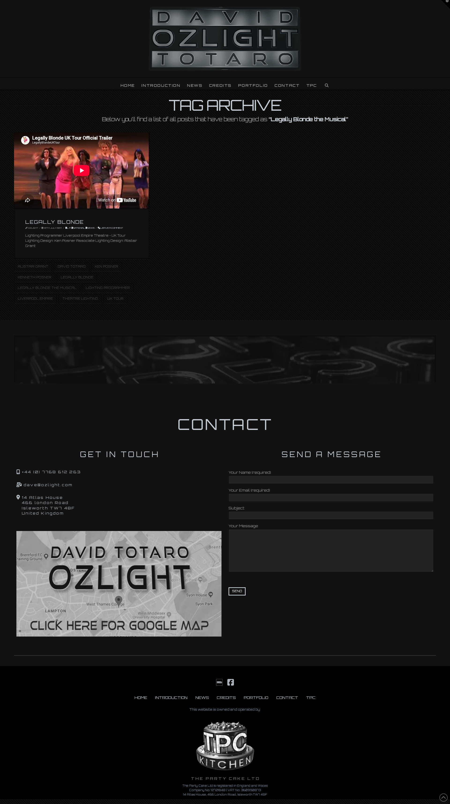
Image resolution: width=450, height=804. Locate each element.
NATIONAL (79, 228)
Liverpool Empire (35, 298)
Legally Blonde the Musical (47, 288)
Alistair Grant (33, 266)
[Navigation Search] (326, 84)
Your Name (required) (250, 472)
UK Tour (115, 298)
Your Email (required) (249, 490)
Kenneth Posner (34, 277)
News (90, 228)
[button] (445, 4)
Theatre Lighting (80, 298)
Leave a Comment (111, 228)
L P (69, 228)
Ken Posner (106, 266)
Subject (236, 508)
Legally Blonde (54, 222)
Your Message (243, 525)
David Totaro (72, 266)
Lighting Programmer (108, 288)
